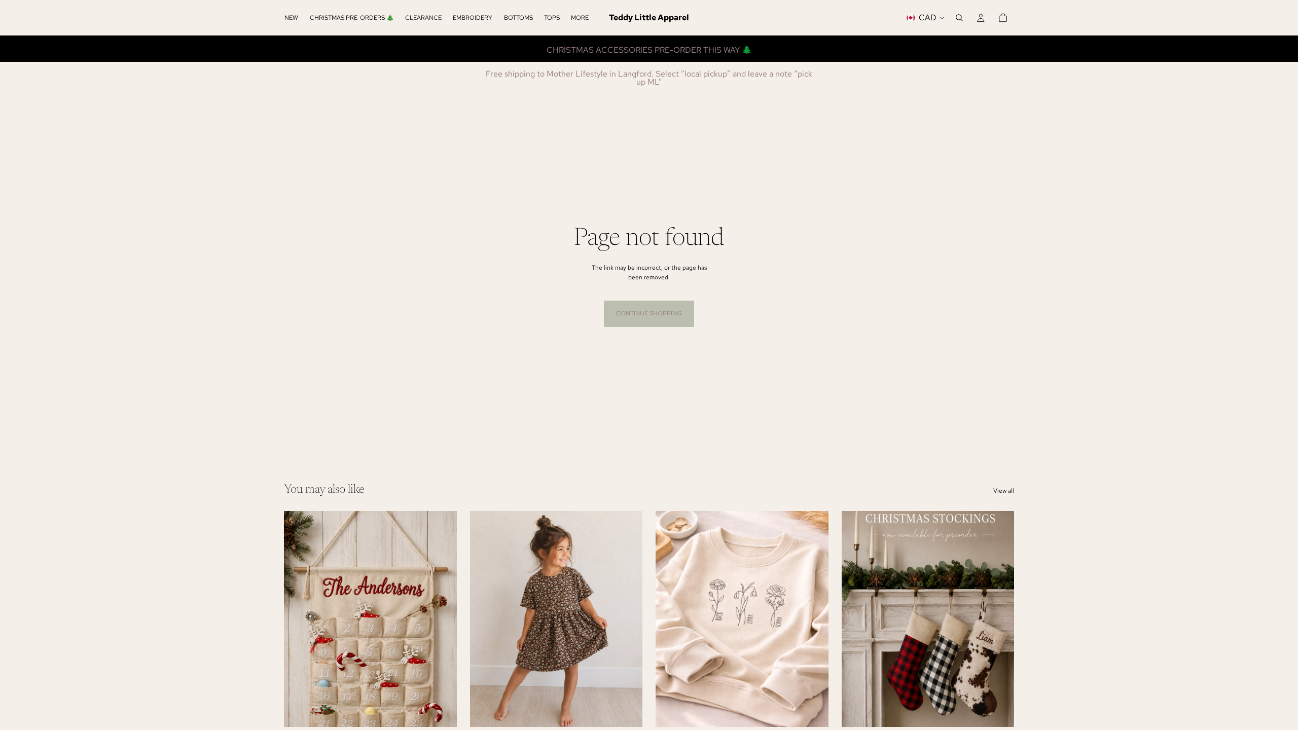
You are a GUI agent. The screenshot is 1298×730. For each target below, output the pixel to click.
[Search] (959, 18)
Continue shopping (649, 313)
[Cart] (1003, 18)
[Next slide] (813, 619)
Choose (449, 711)
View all (1003, 491)
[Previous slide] (671, 619)
